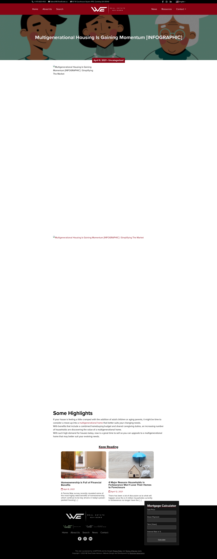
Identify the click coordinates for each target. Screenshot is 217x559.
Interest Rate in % (154, 531)
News (154, 9)
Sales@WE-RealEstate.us (59, 1)
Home (35, 9)
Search (59, 9)
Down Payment (153, 517)
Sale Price (151, 509)
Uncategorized (116, 60)
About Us (47, 9)
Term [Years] (152, 524)
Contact (180, 9)
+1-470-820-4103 (40, 1)
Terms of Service (131, 551)
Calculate (161, 539)
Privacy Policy (117, 551)
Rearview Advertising (137, 553)
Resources (167, 9)
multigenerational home (91, 422)
